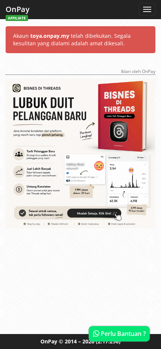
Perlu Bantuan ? (122, 334)
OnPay (18, 11)
